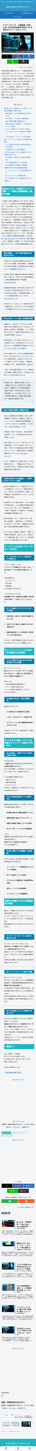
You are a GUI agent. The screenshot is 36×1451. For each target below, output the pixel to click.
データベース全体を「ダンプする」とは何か (17, 129)
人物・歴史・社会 (7, 1135)
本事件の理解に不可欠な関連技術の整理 (15, 168)
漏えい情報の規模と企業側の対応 (15, 121)
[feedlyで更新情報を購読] (9, 1201)
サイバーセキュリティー (20, 1132)
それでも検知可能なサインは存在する (17, 162)
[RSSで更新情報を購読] (26, 1201)
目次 (15, 104)
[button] (23, 62)
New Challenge (7, 1132)
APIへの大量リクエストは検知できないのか (18, 178)
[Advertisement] (18, 1099)
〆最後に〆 (7, 181)
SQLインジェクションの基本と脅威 (16, 175)
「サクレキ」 (17, 1127)
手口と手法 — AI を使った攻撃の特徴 (17, 118)
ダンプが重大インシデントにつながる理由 (18, 136)
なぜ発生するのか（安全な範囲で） (16, 149)
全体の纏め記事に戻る (13, 1072)
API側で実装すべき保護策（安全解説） (17, 165)
